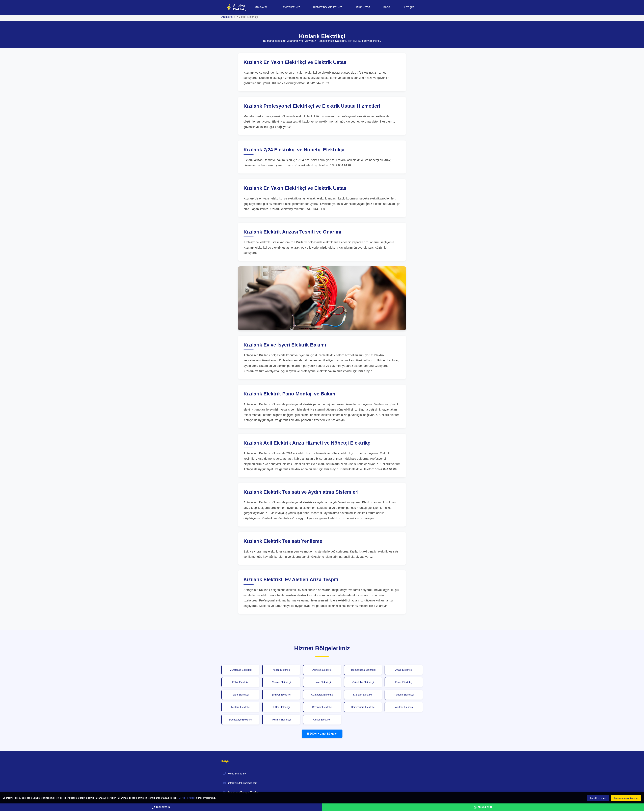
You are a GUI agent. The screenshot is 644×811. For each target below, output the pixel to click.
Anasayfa (227, 16)
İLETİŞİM (409, 7)
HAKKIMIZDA (362, 7)
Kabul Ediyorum (598, 798)
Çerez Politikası (187, 797)
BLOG (386, 7)
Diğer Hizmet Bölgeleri (324, 733)
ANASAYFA (260, 7)
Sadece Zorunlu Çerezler (626, 798)
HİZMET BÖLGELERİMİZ (327, 7)
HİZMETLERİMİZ (290, 7)
